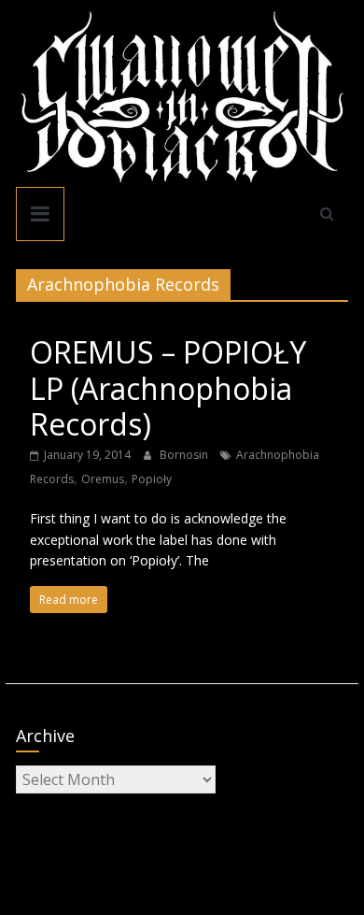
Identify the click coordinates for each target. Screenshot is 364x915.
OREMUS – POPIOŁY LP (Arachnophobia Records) (168, 388)
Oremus (102, 479)
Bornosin (185, 455)
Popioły (152, 479)
